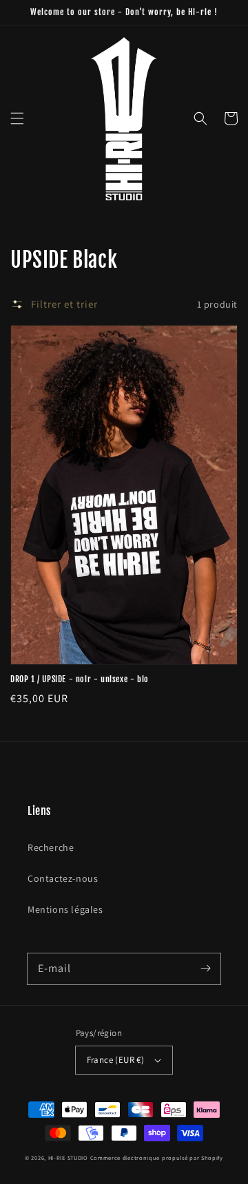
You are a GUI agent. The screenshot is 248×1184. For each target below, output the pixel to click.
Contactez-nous (63, 878)
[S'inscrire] (205, 968)
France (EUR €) (116, 1060)
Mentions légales (65, 909)
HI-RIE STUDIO (68, 1157)
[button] (17, 118)
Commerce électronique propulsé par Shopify (156, 1157)
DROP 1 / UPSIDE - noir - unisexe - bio (79, 679)
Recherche (51, 847)
